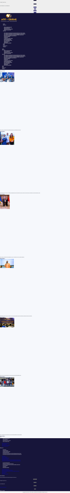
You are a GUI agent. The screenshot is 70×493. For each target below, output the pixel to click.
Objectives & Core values (8, 52)
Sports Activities (7, 41)
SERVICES (4, 30)
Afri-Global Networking (8, 40)
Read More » (2, 131)
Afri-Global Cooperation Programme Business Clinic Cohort (14, 55)
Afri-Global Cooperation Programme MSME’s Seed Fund (14, 34)
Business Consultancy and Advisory (10, 35)
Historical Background (8, 27)
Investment (6, 37)
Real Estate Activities (7, 65)
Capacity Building (7, 36)
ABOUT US (4, 24)
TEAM (4, 43)
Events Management (7, 39)
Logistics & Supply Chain (8, 38)
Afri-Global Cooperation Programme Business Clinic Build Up (14, 33)
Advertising (6, 42)
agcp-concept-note (6, 441)
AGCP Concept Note (7, 29)
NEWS (4, 44)
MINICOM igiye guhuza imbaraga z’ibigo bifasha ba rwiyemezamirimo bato (10, 375)
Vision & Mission (7, 28)
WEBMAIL (4, 46)
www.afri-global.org (3, 487)
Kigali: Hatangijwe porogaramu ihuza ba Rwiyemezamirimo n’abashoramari (11, 434)
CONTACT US (5, 45)
